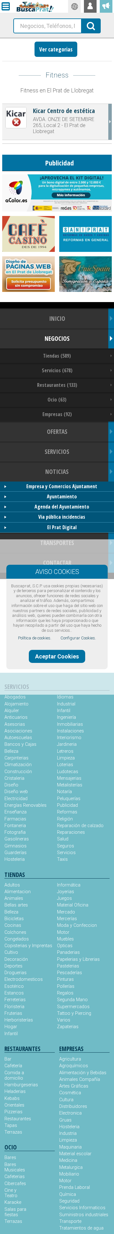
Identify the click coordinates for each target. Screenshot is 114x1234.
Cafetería (13, 1066)
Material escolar (75, 1153)
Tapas (10, 1125)
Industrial (66, 704)
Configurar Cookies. (78, 638)
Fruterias (13, 1013)
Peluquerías (68, 798)
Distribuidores (73, 1106)
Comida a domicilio (14, 1075)
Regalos (65, 993)
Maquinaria (70, 1147)
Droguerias (15, 972)
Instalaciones (70, 731)
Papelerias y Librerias (78, 959)
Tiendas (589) (57, 355)
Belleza (11, 751)
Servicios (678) (57, 370)
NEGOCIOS (57, 338)
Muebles (65, 939)
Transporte (70, 1221)
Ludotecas (67, 771)
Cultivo (11, 952)
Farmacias (15, 819)
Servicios (66, 852)
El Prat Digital (62, 527)
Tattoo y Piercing (74, 1013)
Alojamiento (16, 704)
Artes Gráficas (73, 1086)
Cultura (66, 1100)
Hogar (10, 1026)
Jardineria (67, 744)
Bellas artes (16, 905)
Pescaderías (69, 972)
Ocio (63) (57, 399)
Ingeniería (66, 717)
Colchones (15, 932)
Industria (68, 1133)
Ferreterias (15, 999)
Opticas (65, 945)
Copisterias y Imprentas (28, 945)
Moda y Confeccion (77, 925)
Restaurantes (17, 1119)
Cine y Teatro (10, 1193)
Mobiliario (69, 1174)
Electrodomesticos (23, 979)
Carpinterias (16, 758)
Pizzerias (13, 1112)
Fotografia (15, 832)
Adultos (12, 885)
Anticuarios (16, 717)
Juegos (64, 898)
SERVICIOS (57, 451)
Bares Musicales (14, 1167)
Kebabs (12, 1098)
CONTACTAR (57, 562)
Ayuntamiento (62, 496)
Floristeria (14, 1006)
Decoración (16, 959)
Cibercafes (15, 1183)
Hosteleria (14, 859)
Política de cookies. (34, 638)
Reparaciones (71, 832)
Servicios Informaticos (82, 1207)
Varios (63, 1020)
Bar (7, 1059)
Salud (62, 839)
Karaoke (12, 1202)
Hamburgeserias (17, 1085)
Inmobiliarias (70, 724)
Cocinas (12, 925)
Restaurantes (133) (57, 384)
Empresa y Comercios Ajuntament (61, 486)
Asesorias (14, 724)
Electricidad (16, 798)
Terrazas (13, 1132)
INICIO (57, 318)
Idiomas (65, 697)
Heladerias (15, 1091)
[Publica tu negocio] (106, 6)
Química (67, 1194)
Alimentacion (17, 891)
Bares (10, 1157)
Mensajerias (69, 778)
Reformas (67, 812)
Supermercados (73, 1006)
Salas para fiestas (15, 1212)
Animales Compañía (79, 1079)
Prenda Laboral (74, 1187)
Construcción (18, 771)
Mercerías (67, 918)
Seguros (65, 846)
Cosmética (70, 1093)
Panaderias (68, 952)
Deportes (13, 966)
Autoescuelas (18, 737)
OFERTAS (57, 431)
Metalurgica (71, 1167)
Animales (13, 898)
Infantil (63, 710)
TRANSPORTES (57, 542)
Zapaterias (68, 1026)
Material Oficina (72, 905)
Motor (63, 932)
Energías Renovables (25, 805)
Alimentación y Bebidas (82, 1073)
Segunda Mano (72, 999)
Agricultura (70, 1059)
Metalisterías (69, 785)
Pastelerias (68, 966)
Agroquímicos (73, 1066)
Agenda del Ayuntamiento (62, 506)
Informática (68, 885)
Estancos (14, 993)
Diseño (11, 785)
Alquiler (11, 710)
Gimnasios (15, 846)
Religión (65, 819)
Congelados (16, 939)
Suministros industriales (83, 1214)
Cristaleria (14, 778)
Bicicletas (14, 918)
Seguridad (69, 1201)
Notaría (64, 791)
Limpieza (66, 758)
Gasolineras (16, 839)
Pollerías (65, 986)
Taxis (62, 859)
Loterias (65, 764)
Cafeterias (14, 1176)
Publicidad (67, 805)
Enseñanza (15, 812)
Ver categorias (56, 49)
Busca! (91, 25)
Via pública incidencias (61, 516)
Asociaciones (18, 731)
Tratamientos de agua (81, 1228)
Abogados (15, 697)
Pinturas (65, 979)
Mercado (66, 912)
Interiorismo (69, 737)
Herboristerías (18, 1020)
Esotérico (14, 986)
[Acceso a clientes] (90, 6)
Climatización (18, 764)
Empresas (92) (57, 414)
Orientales (14, 1105)
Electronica (70, 1113)
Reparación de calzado (80, 825)
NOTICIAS (57, 471)
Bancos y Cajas (20, 744)
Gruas (65, 1120)
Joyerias (65, 891)
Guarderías (15, 852)
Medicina (68, 1160)
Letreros (65, 751)
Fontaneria (15, 825)
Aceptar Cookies (57, 656)
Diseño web (16, 791)
